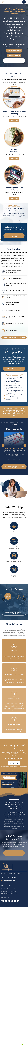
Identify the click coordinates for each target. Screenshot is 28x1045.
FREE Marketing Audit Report (8, 891)
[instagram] (9, 900)
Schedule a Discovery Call (8, 888)
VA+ (9, 873)
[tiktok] (15, 900)
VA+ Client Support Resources (9, 893)
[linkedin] (12, 900)
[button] (3, 445)
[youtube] (18, 900)
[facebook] (2, 900)
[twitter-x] (5, 900)
